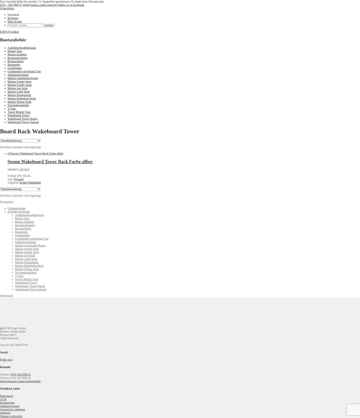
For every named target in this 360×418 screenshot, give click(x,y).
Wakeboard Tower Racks (23, 118)
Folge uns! (6, 359)
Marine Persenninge (19, 95)
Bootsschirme (16, 61)
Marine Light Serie (19, 91)
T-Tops (12, 108)
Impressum (6, 396)
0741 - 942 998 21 (11, 5)
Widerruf (5, 412)
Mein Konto (15, 21)
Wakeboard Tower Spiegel (23, 122)
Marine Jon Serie (18, 88)
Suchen (48, 25)
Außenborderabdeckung (22, 47)
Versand (18, 179)
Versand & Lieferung (12, 409)
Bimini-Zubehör (17, 54)
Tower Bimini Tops (19, 112)
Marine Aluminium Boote (23, 78)
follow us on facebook (71, 5)
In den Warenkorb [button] (30, 182)
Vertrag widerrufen (11, 416)
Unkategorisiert (17, 208)
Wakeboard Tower (18, 115)
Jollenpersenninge (18, 74)
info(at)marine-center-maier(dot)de (20, 381)
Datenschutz (7, 402)
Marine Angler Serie (20, 81)
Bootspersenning (17, 58)
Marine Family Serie (20, 85)
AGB (3, 399)
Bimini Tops (15, 51)
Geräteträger (15, 68)
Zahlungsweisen (9, 406)
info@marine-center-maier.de (40, 5)
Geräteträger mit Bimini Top (24, 71)
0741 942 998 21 (20, 374)
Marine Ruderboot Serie (22, 98)
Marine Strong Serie (19, 101)
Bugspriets (14, 64)
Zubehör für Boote (19, 211)
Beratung (13, 18)
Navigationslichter (18, 105)
